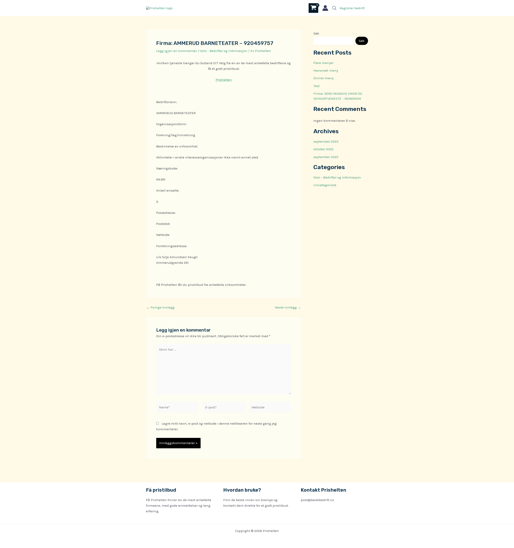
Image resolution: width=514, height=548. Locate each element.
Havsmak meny (325, 70)
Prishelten (224, 80)
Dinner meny (323, 78)
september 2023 (326, 141)
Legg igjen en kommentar (176, 51)
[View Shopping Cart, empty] (313, 8)
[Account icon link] (325, 8)
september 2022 (325, 157)
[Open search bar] (334, 8)
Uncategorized (324, 185)
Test (316, 86)
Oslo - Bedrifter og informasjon (223, 51)
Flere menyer (323, 63)
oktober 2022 (323, 149)
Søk (316, 33)
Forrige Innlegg (160, 307)
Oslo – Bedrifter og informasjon (337, 177)
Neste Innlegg (288, 307)
